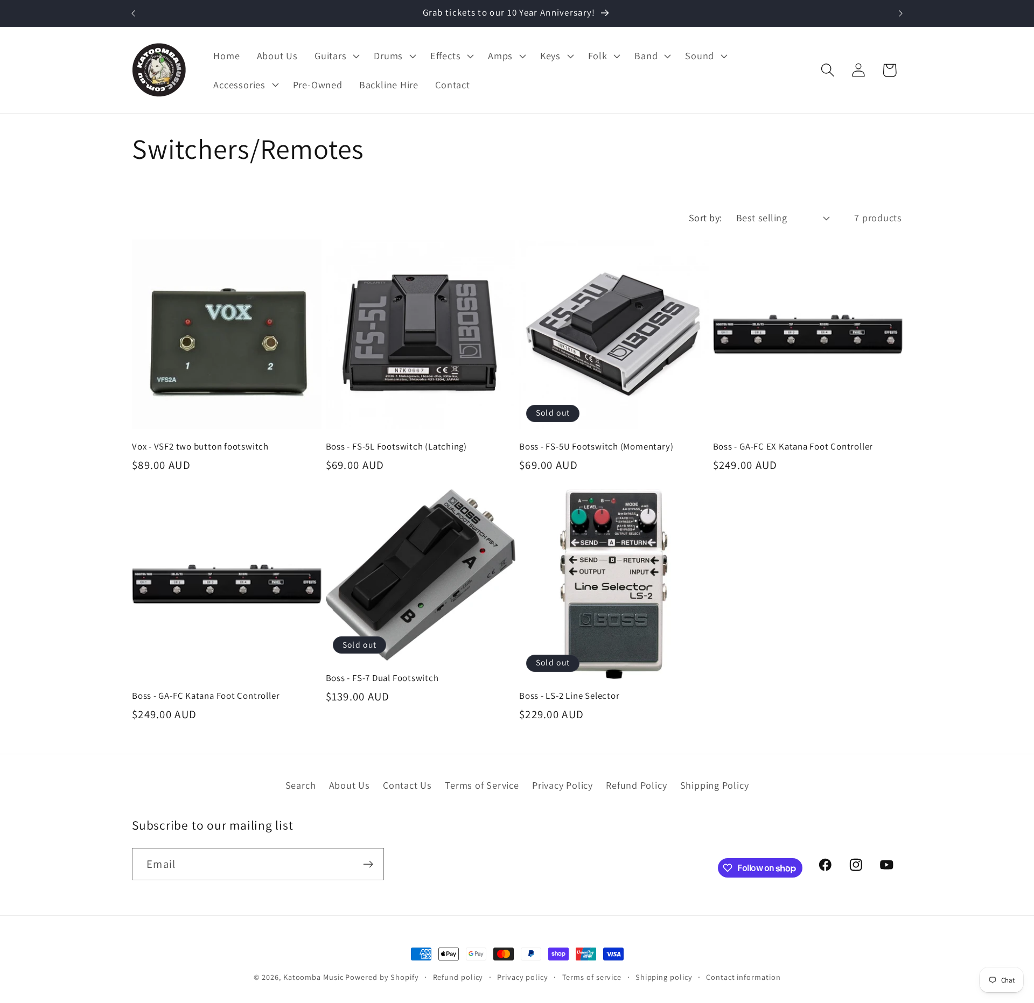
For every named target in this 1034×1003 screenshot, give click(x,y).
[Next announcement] (901, 13)
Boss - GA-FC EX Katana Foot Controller (793, 446)
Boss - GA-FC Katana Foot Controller (206, 696)
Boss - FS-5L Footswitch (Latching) (396, 446)
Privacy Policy (562, 784)
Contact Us (407, 784)
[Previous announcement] (133, 13)
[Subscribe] (368, 864)
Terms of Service (482, 784)
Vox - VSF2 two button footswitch (200, 446)
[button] (336, 56)
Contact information (743, 977)
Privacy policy (522, 977)
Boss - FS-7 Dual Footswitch (382, 678)
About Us (349, 784)
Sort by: (705, 217)
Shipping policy (664, 977)
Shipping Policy (714, 784)
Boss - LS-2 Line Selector (569, 696)
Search (300, 784)
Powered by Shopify (381, 977)
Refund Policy (636, 784)
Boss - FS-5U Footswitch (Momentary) (596, 446)
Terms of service (592, 977)
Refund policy (458, 977)
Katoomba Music (313, 977)
